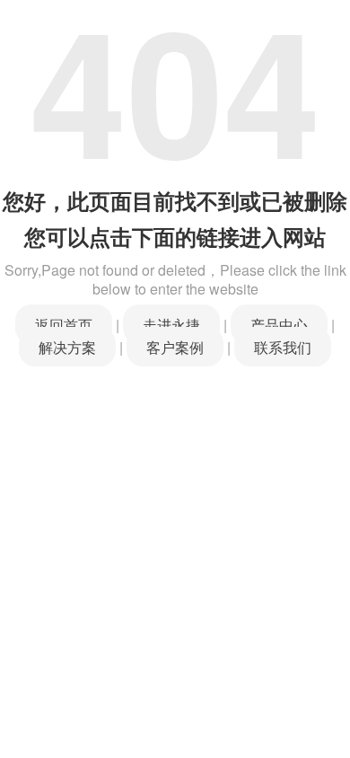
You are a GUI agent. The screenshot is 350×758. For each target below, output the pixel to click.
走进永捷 (171, 324)
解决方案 (67, 346)
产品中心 (279, 324)
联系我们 (282, 346)
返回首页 (63, 324)
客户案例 (175, 346)
